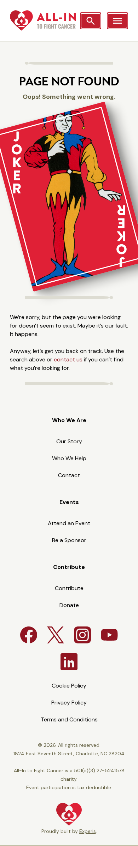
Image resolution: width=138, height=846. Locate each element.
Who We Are (69, 420)
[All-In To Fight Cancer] (43, 20)
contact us (68, 359)
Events (69, 502)
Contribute (69, 567)
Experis (87, 831)
